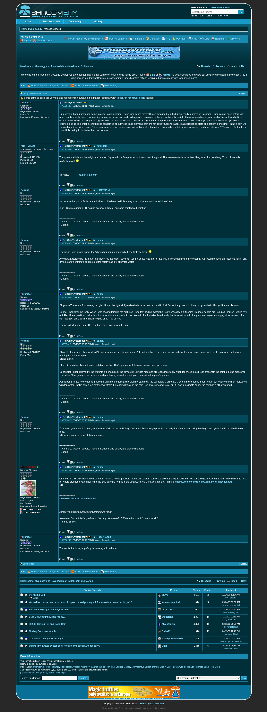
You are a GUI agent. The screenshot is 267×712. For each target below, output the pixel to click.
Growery (235, 38)
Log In (210, 15)
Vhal (164, 645)
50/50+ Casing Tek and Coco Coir (47, 624)
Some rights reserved (152, 703)
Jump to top (28, 564)
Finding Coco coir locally (42, 631)
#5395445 (66, 193)
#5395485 (66, 243)
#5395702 (66, 470)
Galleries (155, 38)
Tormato (199, 667)
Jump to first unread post (35, 93)
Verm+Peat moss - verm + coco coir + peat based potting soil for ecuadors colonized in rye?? (80, 602)
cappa (100, 240)
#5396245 (66, 540)
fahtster (94, 667)
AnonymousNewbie (173, 638)
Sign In (27, 40)
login (152, 75)
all (37, 598)
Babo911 (167, 631)
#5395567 (66, 297)
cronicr (155, 667)
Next (243, 66)
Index (233, 66)
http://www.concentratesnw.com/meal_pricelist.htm (203, 481)
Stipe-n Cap (165, 667)
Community (75, 21)
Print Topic (61, 672)
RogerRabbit (104, 537)
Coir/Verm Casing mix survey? (46, 638)
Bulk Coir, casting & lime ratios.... (47, 616)
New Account (197, 15)
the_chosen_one (107, 667)
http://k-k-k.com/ (88, 174)
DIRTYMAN (103, 190)
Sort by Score (47, 672)
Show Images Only (30, 672)
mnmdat (101, 146)
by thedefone (231, 619)
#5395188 (66, 106)
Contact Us (222, 15)
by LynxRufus (231, 648)
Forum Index (75, 38)
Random (220, 38)
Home (28, 21)
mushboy (85, 667)
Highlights (138, 38)
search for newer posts (132, 98)
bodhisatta (189, 667)
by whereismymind (231, 605)
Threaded (205, 66)
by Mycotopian (231, 627)
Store (206, 38)
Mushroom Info (51, 21)
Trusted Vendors (118, 38)
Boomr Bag (110, 85)
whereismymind (171, 602)
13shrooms (136, 667)
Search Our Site (199, 7)
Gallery (98, 21)
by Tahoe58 (231, 597)
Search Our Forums (220, 7)
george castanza (51, 667)
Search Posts (95, 38)
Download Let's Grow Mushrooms (78, 498)
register (167, 75)
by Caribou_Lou (230, 612)
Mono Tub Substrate (42, 85)
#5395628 (66, 420)
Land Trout (209, 667)
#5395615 (66, 344)
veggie (76, 667)
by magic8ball (231, 634)
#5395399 (66, 149)
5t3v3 (165, 595)
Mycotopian (168, 624)
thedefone (167, 616)
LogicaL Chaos (123, 667)
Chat (194, 38)
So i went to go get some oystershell (49, 609)
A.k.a (217, 667)
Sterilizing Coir (37, 595)
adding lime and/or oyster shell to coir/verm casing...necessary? (64, 645)
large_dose (168, 609)
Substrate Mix (62, 85)
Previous (220, 66)
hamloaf (147, 667)
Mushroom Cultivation (80, 66)
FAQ (168, 38)
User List (181, 38)
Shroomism (36, 667)
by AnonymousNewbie (231, 641)
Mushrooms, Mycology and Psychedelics (43, 66)
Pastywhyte (177, 667)
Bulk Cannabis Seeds (87, 85)
